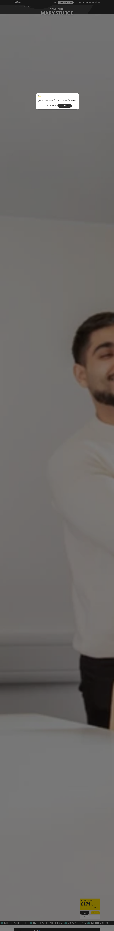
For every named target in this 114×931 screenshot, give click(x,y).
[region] (57, 101)
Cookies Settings (51, 105)
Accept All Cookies (65, 105)
